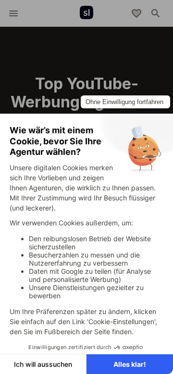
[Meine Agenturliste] (136, 13)
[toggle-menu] (13, 13)
